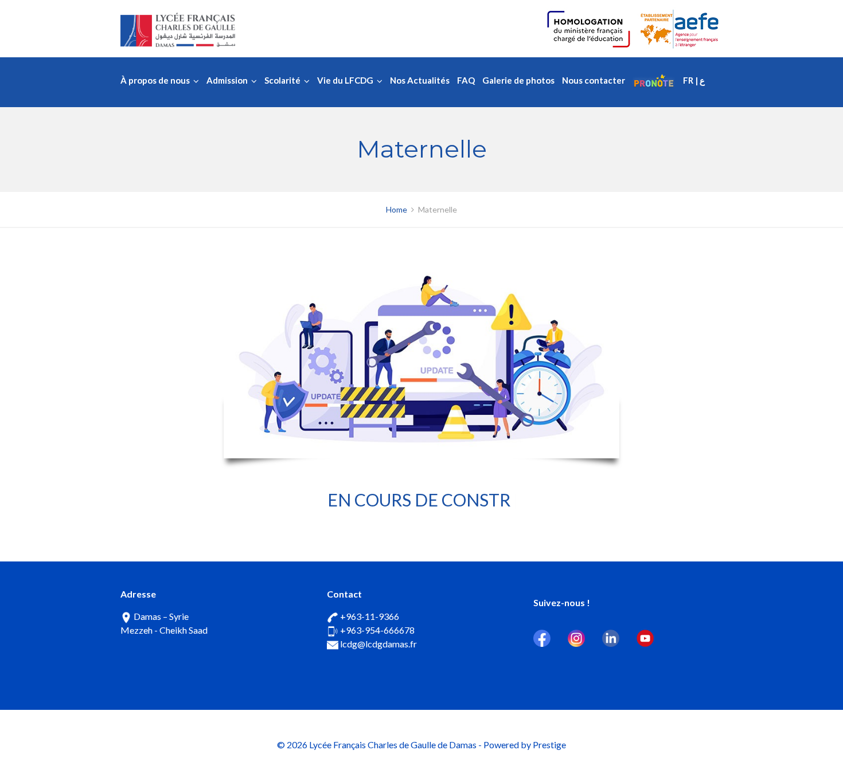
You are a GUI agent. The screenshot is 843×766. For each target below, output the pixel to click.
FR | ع (694, 80)
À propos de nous (155, 80)
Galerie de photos (518, 80)
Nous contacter (593, 80)
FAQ (466, 80)
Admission (227, 80)
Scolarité (282, 80)
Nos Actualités (420, 80)
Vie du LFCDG (345, 80)
